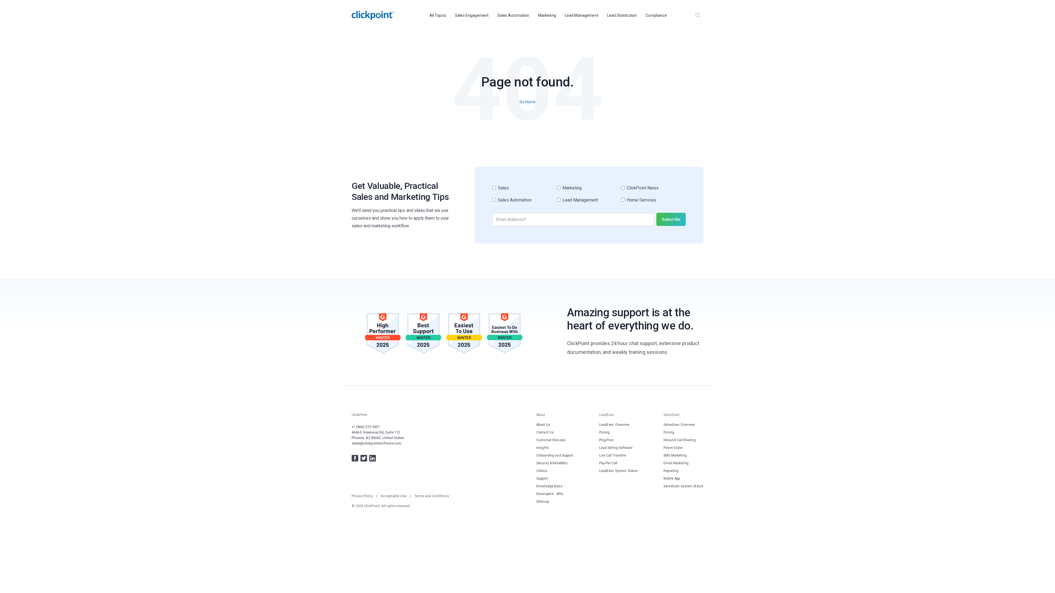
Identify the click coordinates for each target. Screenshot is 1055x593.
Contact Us (545, 432)
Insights (542, 448)
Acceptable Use (393, 496)
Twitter (363, 458)
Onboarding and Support (554, 455)
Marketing (547, 15)
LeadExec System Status (618, 471)
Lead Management (581, 15)
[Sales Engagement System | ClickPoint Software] (373, 15)
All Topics (437, 15)
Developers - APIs (549, 494)
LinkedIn (372, 458)
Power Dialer (673, 448)
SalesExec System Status (683, 486)
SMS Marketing (675, 455)
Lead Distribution (622, 15)
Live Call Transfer (612, 455)
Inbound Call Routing (679, 440)
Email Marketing (675, 463)
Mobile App (671, 478)
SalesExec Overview (679, 425)
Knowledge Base (549, 486)
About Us (543, 425)
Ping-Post (606, 440)
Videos (541, 471)
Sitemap (542, 502)
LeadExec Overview (614, 425)
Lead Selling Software (616, 448)
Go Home (528, 102)
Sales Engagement (471, 15)
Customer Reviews (551, 440)
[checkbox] (589, 196)
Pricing (604, 432)
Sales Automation (513, 15)
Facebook (355, 458)
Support (542, 478)
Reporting (670, 471)
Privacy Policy (362, 496)
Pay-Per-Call (608, 463)
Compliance (656, 15)
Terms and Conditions (431, 496)
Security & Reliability (552, 463)
